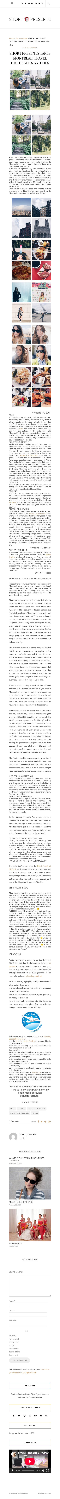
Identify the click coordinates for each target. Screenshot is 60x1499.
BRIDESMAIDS (15, 1243)
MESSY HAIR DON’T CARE (21, 1202)
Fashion (21, 1109)
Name (12, 1301)
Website (12, 1320)
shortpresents (28, 1134)
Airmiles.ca (36, 1072)
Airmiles (47, 1036)
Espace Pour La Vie (16, 1039)
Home (11, 38)
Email (12, 1311)
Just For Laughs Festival (25, 1041)
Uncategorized (21, 38)
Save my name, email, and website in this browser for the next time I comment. (14, 1345)
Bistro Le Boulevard (37, 513)
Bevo (21, 428)
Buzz (12, 1109)
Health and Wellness (19, 1113)
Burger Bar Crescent (28, 455)
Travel (35, 1113)
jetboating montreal (34, 976)
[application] (30, 1461)
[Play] (12, 1470)
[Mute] (42, 1470)
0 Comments (14, 1121)
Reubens (12, 502)
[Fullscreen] (47, 1470)
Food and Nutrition (36, 1109)
